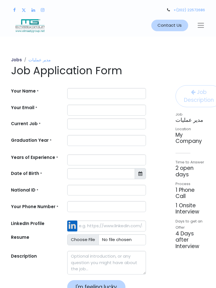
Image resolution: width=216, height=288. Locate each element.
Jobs (16, 60)
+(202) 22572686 (189, 10)
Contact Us (170, 25)
